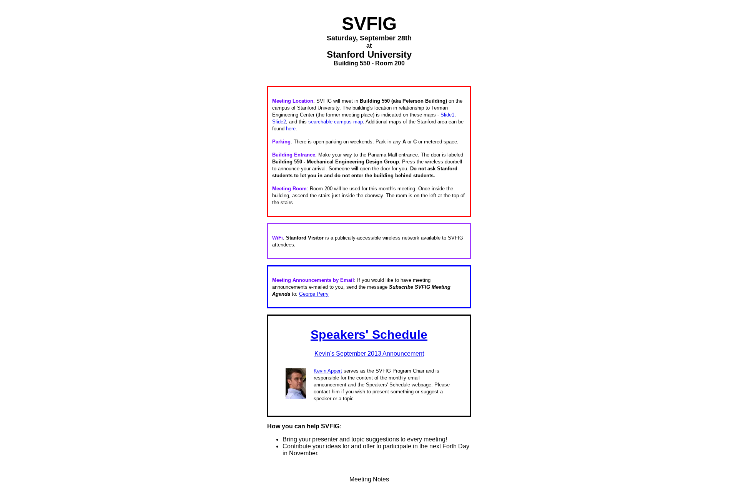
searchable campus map (335, 122)
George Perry (314, 294)
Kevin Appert (328, 371)
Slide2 (279, 122)
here (291, 128)
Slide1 (447, 115)
